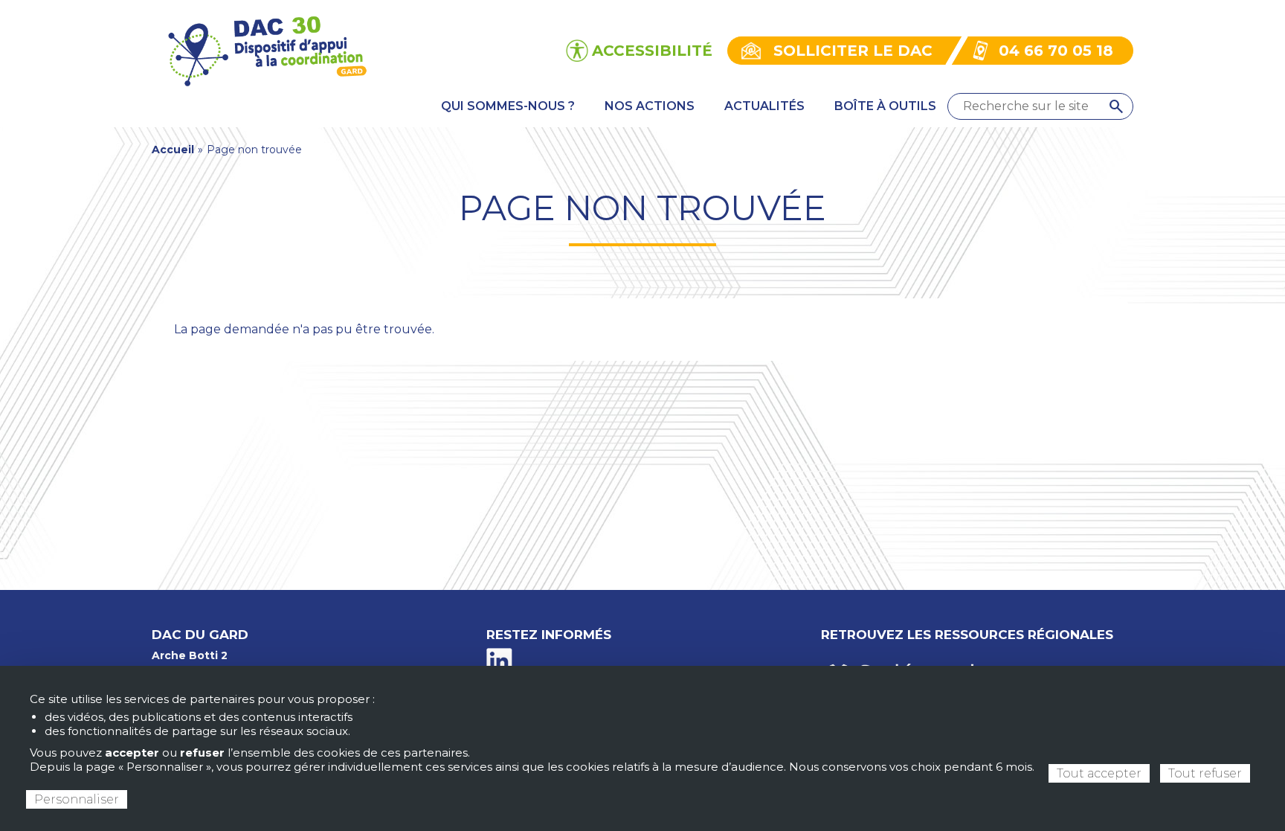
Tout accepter (1099, 773)
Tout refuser (1205, 773)
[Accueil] (266, 49)
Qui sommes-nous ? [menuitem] (508, 106)
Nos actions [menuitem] (650, 106)
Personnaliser (76, 799)
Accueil (173, 149)
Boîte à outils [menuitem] (885, 106)
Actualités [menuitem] (764, 106)
